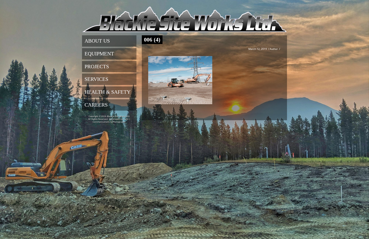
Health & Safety (107, 92)
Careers (96, 105)
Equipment (99, 53)
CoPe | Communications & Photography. (111, 120)
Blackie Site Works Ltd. (118, 116)
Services (96, 79)
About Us (97, 41)
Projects (97, 66)
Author (274, 49)
